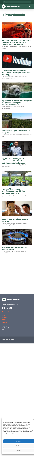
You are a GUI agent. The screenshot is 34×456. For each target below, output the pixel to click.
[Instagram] (7, 308)
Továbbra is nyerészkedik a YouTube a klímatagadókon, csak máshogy (16, 72)
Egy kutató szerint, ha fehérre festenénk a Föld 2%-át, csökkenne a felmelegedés (15, 161)
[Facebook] (3, 308)
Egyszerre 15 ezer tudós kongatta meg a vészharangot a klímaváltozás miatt (17, 103)
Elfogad (18, 441)
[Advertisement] (17, 272)
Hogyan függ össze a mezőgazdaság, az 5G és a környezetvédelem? (13, 191)
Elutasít (18, 446)
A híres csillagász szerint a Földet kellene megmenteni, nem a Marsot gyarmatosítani (16, 42)
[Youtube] (10, 308)
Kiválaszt (18, 450)
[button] (33, 419)
